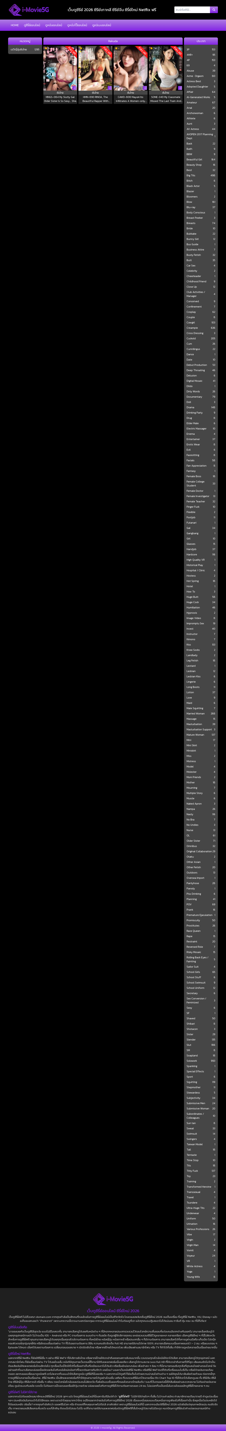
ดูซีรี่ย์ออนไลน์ (32, 25)
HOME (15, 25)
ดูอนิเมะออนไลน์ (101, 25)
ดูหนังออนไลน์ (53, 25)
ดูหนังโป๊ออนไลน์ (77, 25)
